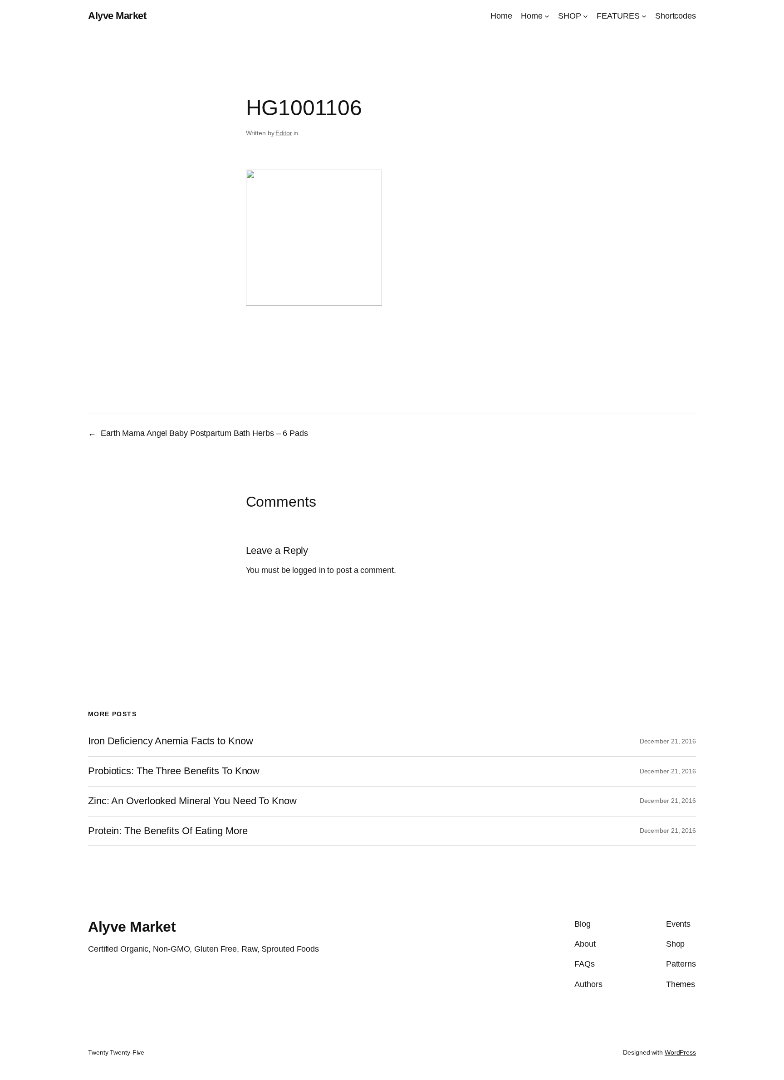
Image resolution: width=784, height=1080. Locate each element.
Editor (283, 133)
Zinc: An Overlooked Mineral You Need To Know (192, 801)
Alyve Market (117, 15)
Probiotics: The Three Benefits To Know (174, 771)
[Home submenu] (546, 16)
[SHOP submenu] (585, 16)
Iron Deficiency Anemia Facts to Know (170, 741)
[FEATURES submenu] (644, 16)
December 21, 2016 (668, 741)
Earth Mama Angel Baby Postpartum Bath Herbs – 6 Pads (204, 433)
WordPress (680, 1052)
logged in (308, 570)
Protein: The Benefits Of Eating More (167, 831)
